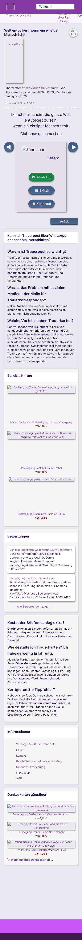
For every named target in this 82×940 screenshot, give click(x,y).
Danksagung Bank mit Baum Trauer (41, 468)
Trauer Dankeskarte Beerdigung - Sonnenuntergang (41, 422)
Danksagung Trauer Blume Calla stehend (41, 832)
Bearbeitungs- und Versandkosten (38, 761)
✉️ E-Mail (41, 190)
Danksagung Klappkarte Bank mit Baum (41, 513)
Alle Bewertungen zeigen (33, 606)
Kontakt (21, 755)
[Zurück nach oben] (41, 917)
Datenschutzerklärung (30, 767)
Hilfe (19, 749)
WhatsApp (44, 177)
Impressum (23, 772)
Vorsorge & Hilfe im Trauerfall (35, 744)
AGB (19, 778)
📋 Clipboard (41, 203)
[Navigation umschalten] (11, 7)
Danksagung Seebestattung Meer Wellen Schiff (41, 814)
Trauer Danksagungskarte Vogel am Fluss (41, 849)
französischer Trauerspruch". (41, 88)
